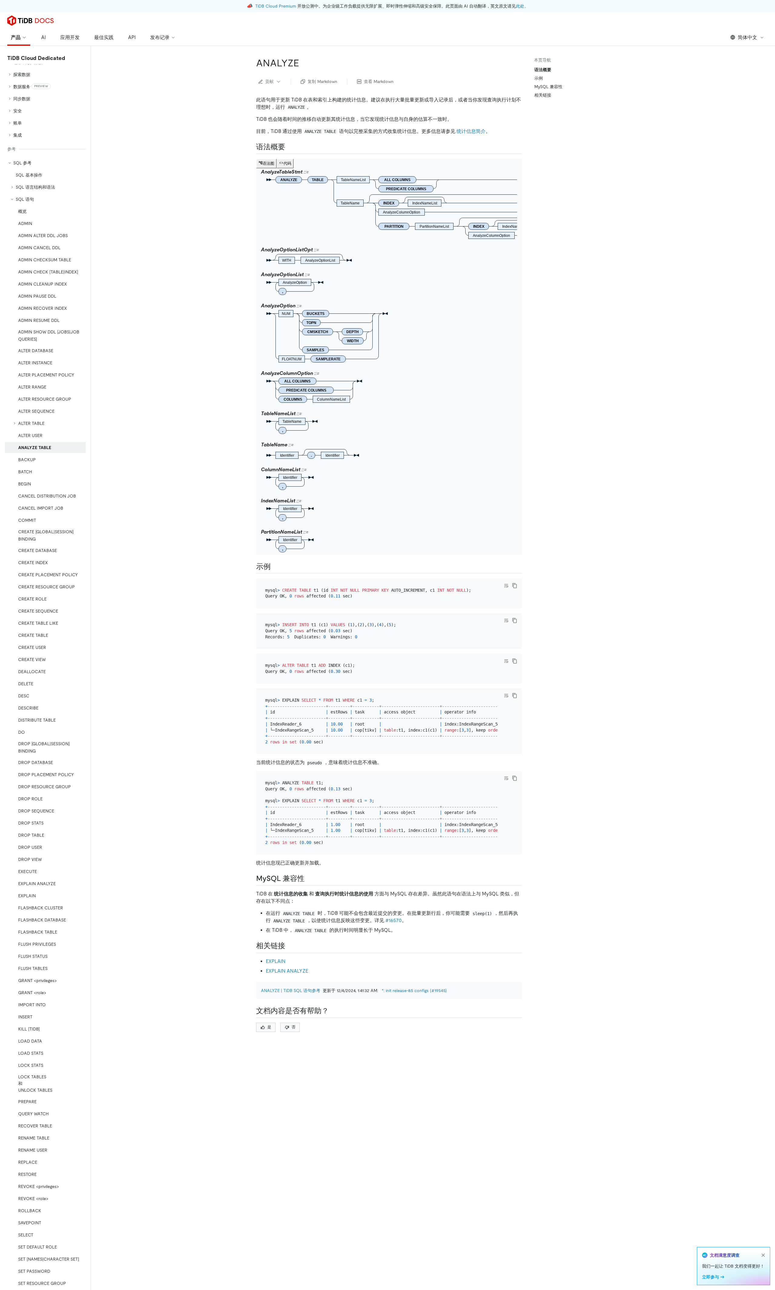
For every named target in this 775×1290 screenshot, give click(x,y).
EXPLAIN (275, 961)
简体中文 (747, 37)
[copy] (514, 585)
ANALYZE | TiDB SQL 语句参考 (290, 990)
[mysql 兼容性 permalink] (309, 878)
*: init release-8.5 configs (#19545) (414, 990)
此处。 (522, 6)
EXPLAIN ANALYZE (287, 971)
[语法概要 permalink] (290, 146)
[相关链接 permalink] (290, 945)
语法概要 (542, 69)
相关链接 (542, 95)
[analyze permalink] (304, 63)
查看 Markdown (379, 81)
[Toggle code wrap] (506, 585)
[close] (763, 1255)
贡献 (269, 81)
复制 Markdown (322, 81)
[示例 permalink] (275, 566)
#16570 (393, 920)
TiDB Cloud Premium (275, 6)
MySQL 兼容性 (548, 86)
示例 (538, 78)
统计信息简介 (471, 131)
